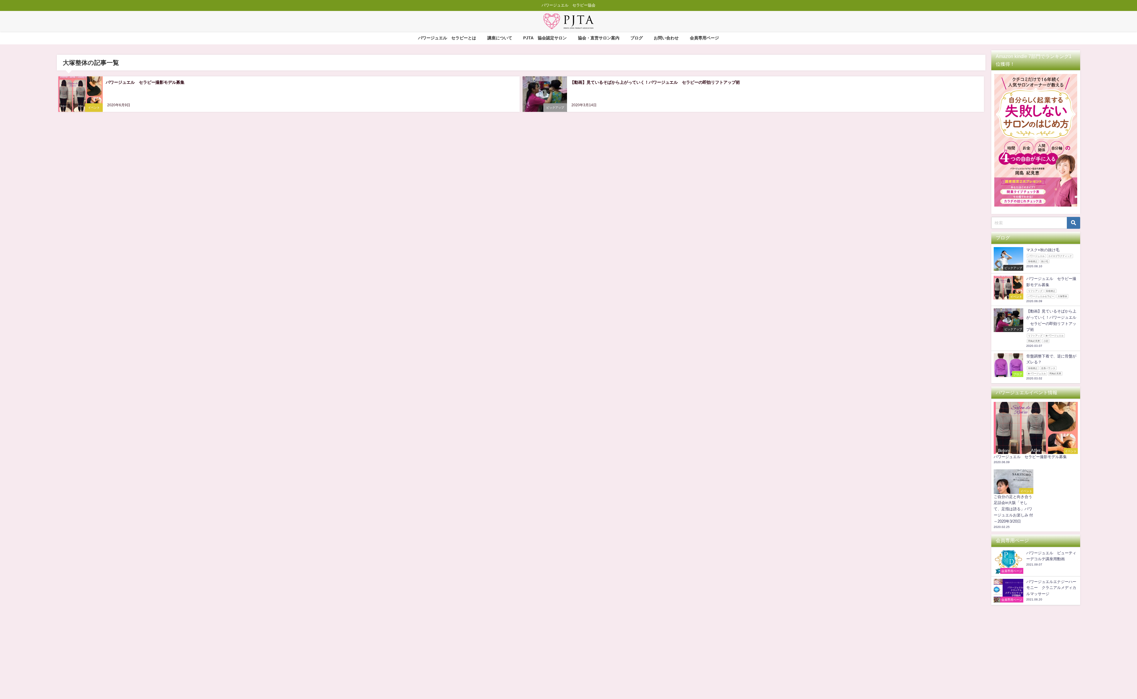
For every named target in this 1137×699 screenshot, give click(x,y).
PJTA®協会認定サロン (545, 38)
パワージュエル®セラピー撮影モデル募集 (145, 82)
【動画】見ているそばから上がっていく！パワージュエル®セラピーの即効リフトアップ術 (655, 82)
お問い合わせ (666, 38)
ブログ (636, 38)
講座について (499, 38)
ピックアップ (555, 107)
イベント (94, 107)
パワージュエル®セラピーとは (447, 38)
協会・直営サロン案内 (598, 38)
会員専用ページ (704, 38)
